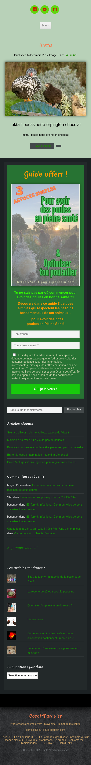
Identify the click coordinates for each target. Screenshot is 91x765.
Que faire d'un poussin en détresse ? (50, 605)
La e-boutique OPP (25, 737)
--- (45, 726)
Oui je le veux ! (45, 389)
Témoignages (29, 743)
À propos (60, 740)
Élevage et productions (39, 740)
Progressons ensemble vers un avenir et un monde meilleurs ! (45, 723)
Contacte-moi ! (77, 740)
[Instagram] (56, 6)
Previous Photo (42, 145)
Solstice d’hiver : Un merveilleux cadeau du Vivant (38, 432)
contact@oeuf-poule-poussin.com (45, 729)
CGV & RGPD (47, 743)
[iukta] (45, 88)
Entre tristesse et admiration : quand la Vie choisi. (38, 454)
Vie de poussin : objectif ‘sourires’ (35, 533)
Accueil (7, 737)
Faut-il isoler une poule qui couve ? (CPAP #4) (48, 497)
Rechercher (74, 409)
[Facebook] (35, 6)
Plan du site (65, 743)
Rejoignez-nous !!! (22, 547)
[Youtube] (45, 6)
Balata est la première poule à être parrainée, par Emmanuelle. (45, 447)
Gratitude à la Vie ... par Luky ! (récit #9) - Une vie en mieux (44, 528)
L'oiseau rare (35, 619)
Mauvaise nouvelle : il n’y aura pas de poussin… (37, 439)
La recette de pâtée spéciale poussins (51, 591)
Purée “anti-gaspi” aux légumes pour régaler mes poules (41, 462)
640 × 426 (71, 55)
